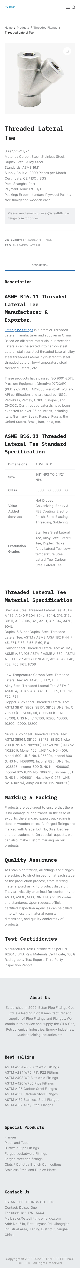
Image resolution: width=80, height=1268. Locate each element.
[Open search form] (73, 7)
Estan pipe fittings (19, 330)
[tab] (40, 265)
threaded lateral (27, 245)
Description (40, 265)
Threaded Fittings (37, 239)
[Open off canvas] (68, 7)
